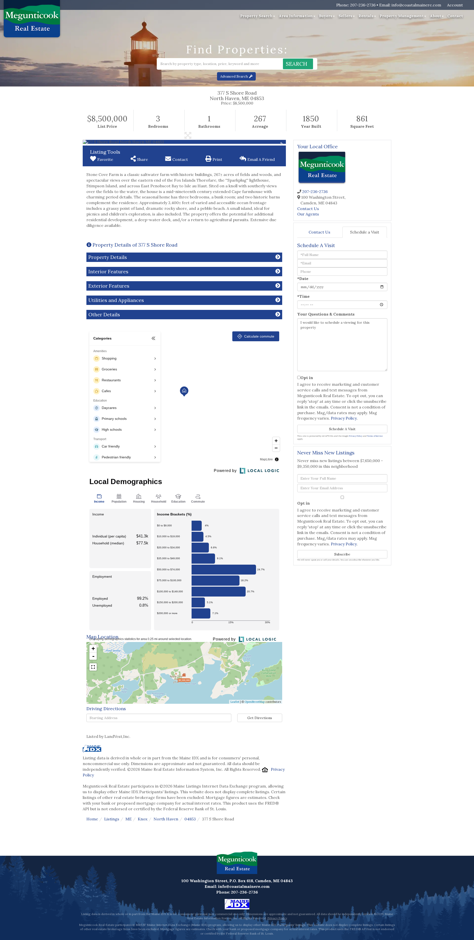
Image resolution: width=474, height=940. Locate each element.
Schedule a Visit (364, 232)
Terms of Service (375, 436)
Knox (142, 818)
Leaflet (234, 702)
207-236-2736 (362, 4)
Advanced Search (234, 76)
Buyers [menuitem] (325, 16)
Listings (111, 818)
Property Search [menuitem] (256, 16)
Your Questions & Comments (326, 314)
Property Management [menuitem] (402, 16)
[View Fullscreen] (93, 667)
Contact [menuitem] (455, 16)
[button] (298, 64)
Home (92, 818)
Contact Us (308, 208)
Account (455, 4)
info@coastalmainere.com (416, 4)
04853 (190, 818)
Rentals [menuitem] (366, 16)
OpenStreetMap (255, 702)
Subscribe (342, 554)
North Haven (166, 818)
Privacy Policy (344, 418)
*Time (303, 296)
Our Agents (308, 214)
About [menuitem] (435, 16)
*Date (302, 278)
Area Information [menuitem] (296, 16)
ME (128, 818)
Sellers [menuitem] (345, 16)
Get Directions (259, 718)
